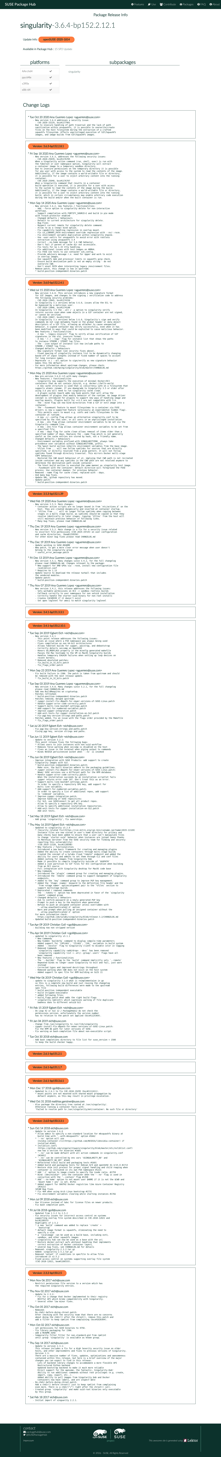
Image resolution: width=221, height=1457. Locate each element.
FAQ (203, 4)
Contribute (169, 4)
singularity (36, 25)
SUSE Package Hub (20, 4)
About (216, 4)
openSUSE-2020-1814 (56, 39)
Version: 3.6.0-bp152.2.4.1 (48, 282)
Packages (187, 4)
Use (153, 4)
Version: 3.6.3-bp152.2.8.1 (48, 146)
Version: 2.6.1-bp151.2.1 (47, 1054)
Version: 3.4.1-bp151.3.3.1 (48, 612)
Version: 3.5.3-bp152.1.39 (48, 494)
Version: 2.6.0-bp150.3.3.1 (48, 1121)
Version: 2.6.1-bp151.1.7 (47, 1067)
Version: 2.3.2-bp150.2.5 (47, 1273)
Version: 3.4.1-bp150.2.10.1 (49, 626)
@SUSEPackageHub (36, 1435)
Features (139, 4)
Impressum (28, 1440)
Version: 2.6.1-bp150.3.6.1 (48, 1081)
